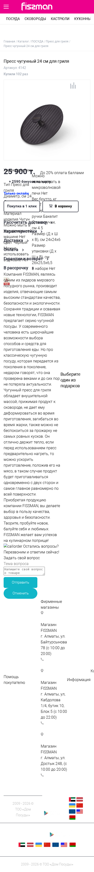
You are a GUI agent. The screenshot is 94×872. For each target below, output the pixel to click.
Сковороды (35, 19)
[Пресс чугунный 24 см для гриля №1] (44, 157)
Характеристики (20, 231)
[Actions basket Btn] (87, 7)
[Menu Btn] (6, 7)
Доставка (13, 240)
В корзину (63, 206)
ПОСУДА (13, 19)
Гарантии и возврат (23, 258)
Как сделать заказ (20, 700)
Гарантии (75, 703)
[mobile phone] (66, 7)
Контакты (76, 697)
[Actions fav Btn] (76, 7)
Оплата (11, 249)
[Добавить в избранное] (83, 87)
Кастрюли (60, 19)
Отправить (20, 582)
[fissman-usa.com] (79, 812)
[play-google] (54, 815)
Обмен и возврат (19, 717)
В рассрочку (16, 268)
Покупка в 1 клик (22, 206)
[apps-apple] (54, 806)
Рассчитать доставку (25, 222)
